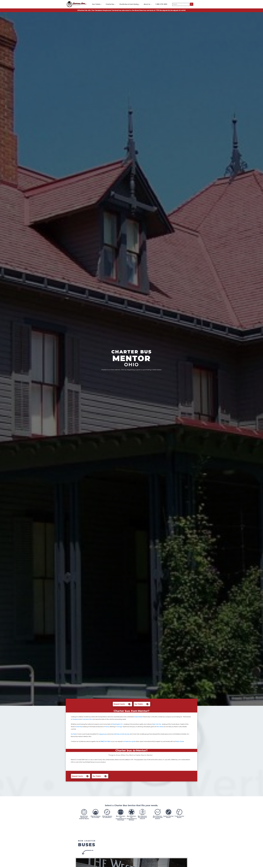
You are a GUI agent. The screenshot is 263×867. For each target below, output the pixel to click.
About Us (147, 4)
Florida (107, 726)
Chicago (119, 726)
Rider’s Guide (179, 741)
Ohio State (159, 726)
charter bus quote (129, 741)
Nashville (79, 726)
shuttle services (124, 734)
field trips (116, 734)
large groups (103, 734)
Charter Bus (110, 4)
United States (138, 717)
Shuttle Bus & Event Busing (128, 4)
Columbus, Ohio (87, 719)
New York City (157, 724)
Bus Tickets (96, 4)
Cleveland (75, 719)
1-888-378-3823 (161, 4)
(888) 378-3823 (105, 741)
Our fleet (73, 734)
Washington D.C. (117, 724)
